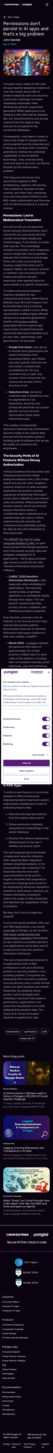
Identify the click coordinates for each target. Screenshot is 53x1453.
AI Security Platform (10, 1302)
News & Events (8, 1378)
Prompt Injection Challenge (13, 1360)
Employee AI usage (10, 1306)
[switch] (46, 727)
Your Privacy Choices (29, 1445)
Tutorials (5, 1405)
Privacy (6, 1444)
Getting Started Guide (11, 1396)
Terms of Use (16, 1445)
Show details (38, 755)
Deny (26, 779)
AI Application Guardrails (12, 1329)
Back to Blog (13, 17)
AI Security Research (11, 1352)
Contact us (45, 1445)
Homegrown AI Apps (11, 1310)
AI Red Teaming (9, 1333)
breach (33, 643)
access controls (28, 321)
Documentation (8, 1392)
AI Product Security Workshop (15, 1337)
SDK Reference (8, 1414)
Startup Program (9, 1369)
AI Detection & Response (12, 1325)
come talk (9, 930)
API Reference (8, 1410)
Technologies (7, 1373)
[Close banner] (49, 672)
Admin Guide (7, 1401)
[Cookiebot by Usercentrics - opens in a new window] (32, 672)
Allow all (26, 763)
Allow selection (26, 771)
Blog (4, 1365)
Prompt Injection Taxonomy (14, 1356)
